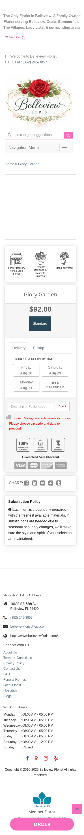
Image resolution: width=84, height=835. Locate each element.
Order (42, 824)
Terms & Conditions (17, 658)
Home (9, 164)
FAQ (6, 674)
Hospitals (10, 690)
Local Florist (12, 685)
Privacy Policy (13, 663)
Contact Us (11, 668)
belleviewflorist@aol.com (28, 626)
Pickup (38, 348)
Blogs (7, 696)
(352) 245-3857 (35, 62)
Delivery (19, 348)
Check (62, 406)
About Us (10, 652)
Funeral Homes (14, 679)
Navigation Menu (24, 147)
